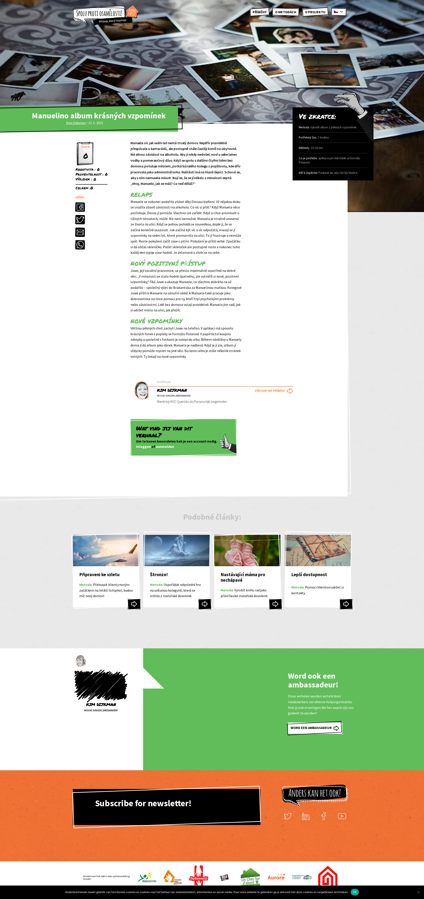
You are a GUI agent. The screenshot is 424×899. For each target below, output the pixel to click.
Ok (355, 892)
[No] (418, 892)
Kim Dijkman (76, 123)
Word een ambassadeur (311, 727)
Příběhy (260, 12)
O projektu (315, 12)
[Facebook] (324, 816)
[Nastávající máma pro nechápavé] (275, 604)
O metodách (285, 12)
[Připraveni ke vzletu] (134, 604)
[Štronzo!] (204, 604)
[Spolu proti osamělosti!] (106, 16)
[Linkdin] (305, 816)
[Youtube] (342, 816)
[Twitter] (287, 816)
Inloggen (143, 446)
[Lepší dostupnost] (346, 604)
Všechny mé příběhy (269, 391)
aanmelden (165, 446)
